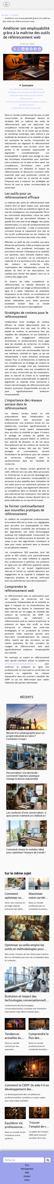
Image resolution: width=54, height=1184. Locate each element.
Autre (27, 1180)
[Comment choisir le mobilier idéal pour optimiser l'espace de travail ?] (26, 833)
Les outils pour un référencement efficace (26, 89)
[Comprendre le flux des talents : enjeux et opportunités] (39, 1023)
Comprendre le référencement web (26, 108)
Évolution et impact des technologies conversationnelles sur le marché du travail (27, 1000)
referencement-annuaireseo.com (20, 663)
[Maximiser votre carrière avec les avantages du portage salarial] (39, 883)
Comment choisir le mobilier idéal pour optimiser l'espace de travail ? (26, 851)
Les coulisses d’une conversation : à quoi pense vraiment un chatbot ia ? (26, 814)
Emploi (15, 15)
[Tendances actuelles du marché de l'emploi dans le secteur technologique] (15, 1023)
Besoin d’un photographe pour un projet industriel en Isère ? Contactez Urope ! (25, 735)
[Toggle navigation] (6, 4)
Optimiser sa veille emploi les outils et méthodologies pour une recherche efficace (24, 948)
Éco (27, 1165)
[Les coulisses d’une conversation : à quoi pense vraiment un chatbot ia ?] (26, 797)
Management (27, 1169)
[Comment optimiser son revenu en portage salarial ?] (15, 883)
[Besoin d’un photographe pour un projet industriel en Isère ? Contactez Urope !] (26, 717)
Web (27, 1172)
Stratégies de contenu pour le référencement (26, 92)
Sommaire (27, 85)
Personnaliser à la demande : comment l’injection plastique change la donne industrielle (22, 775)
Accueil (5, 15)
